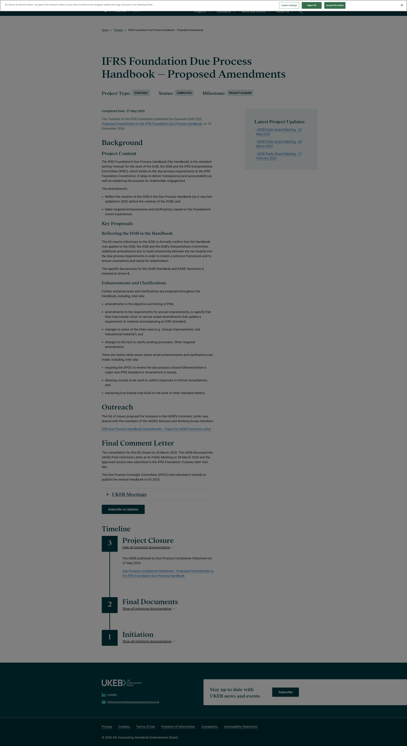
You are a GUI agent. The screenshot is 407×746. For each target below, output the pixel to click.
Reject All (311, 5)
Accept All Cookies (335, 5)
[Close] (401, 5)
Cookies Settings (289, 5)
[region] (203, 5)
